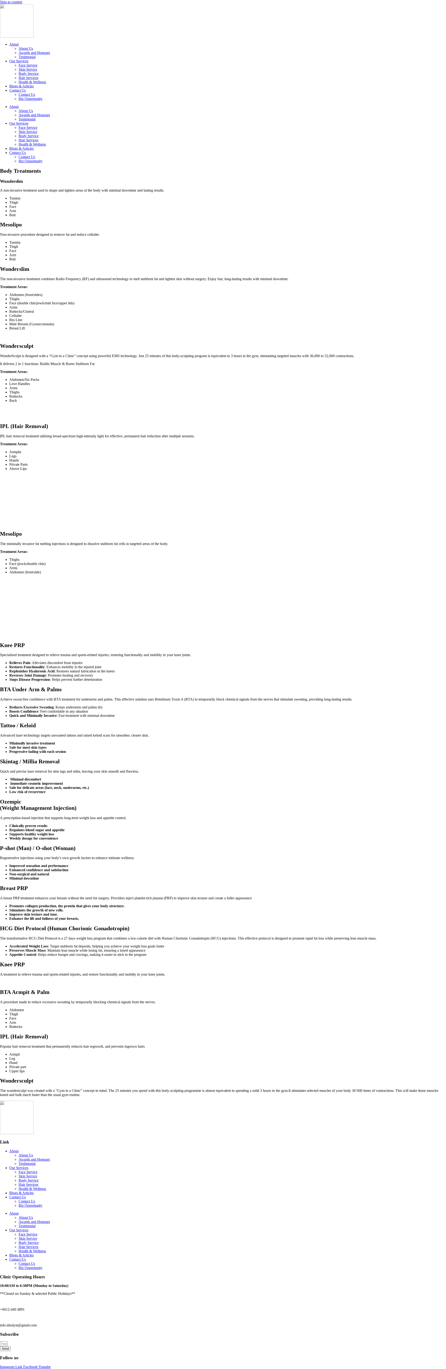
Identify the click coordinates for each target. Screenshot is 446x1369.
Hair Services (28, 78)
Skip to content (11, 2)
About (14, 44)
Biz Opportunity (31, 99)
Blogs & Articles (21, 86)
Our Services (18, 61)
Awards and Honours (34, 53)
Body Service (29, 74)
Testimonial (27, 57)
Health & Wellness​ (32, 82)
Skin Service (28, 69)
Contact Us (17, 90)
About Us (26, 48)
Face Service (28, 65)
